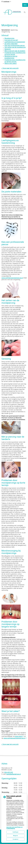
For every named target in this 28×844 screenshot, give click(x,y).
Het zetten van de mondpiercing (15, 47)
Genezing (7, 49)
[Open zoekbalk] (25, 12)
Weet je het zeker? (10, 63)
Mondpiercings (9, 38)
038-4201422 (8, 772)
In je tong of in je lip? (11, 40)
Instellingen (15, 832)
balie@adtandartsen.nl (13, 774)
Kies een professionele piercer (14, 45)
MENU (25, 5)
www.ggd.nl (18, 736)
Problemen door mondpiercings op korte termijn (14, 53)
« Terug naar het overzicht (10, 68)
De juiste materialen (10, 44)
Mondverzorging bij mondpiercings (10, 57)
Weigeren (15, 835)
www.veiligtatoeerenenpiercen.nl (12, 278)
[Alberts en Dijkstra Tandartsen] (12, 12)
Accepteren (15, 839)
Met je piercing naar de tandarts (14, 51)
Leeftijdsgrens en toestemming (14, 42)
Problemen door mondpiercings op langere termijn (14, 60)
